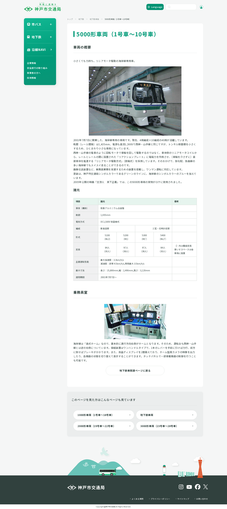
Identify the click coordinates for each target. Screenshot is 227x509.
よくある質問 (137, 499)
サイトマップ (183, 499)
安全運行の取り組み (37, 67)
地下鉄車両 (146, 415)
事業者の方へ (34, 72)
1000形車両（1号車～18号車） (96, 415)
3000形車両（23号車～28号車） (159, 426)
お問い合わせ (202, 499)
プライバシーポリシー (160, 499)
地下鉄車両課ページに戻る (135, 370)
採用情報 (31, 77)
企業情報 (31, 63)
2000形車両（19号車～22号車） (97, 426)
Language (156, 6)
